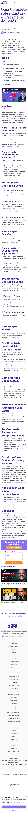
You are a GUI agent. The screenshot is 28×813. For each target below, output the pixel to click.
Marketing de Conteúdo (14, 658)
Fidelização (14, 703)
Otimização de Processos (14, 721)
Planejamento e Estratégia (14, 724)
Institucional (6, 28)
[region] (14, 804)
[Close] (26, 796)
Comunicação (14, 697)
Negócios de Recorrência (14, 751)
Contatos (14, 649)
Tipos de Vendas (14, 688)
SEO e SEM (14, 667)
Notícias (14, 736)
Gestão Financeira (14, 715)
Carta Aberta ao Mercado (14, 646)
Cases (14, 730)
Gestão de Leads (14, 679)
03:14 (3, 108)
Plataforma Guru (14, 739)
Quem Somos (14, 643)
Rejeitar (14, 810)
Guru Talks (4, 35)
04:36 (3, 190)
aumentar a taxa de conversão (10, 146)
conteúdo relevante (10, 237)
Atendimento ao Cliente (14, 694)
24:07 (3, 466)
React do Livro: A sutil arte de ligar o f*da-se (12, 602)
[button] (14, 2)
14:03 (3, 352)
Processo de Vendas (14, 685)
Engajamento (14, 700)
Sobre (14, 640)
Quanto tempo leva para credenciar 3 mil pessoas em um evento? (14, 757)
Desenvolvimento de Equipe (14, 712)
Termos (14, 652)
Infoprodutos (14, 748)
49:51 (3, 514)
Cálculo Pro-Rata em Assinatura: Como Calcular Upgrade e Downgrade (14, 765)
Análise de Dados (14, 709)
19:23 (3, 414)
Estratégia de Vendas (14, 676)
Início (2, 28)
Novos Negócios (14, 718)
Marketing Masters (13, 51)
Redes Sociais (14, 664)
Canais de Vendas (14, 673)
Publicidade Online (14, 661)
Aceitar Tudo (14, 806)
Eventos (14, 745)
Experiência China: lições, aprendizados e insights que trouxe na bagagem (14, 584)
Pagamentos (14, 682)
